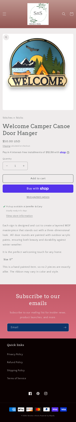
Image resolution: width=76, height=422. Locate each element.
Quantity (7, 158)
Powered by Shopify (47, 416)
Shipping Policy (16, 370)
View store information (19, 215)
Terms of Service (16, 378)
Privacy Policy (15, 354)
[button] (4, 14)
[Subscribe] (65, 327)
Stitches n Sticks (34, 416)
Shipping (6, 146)
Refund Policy (15, 362)
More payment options (38, 197)
